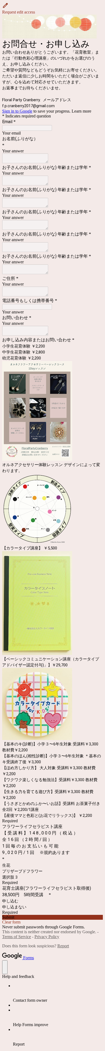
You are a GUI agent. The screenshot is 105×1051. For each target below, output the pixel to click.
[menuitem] (58, 993)
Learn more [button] (81, 111)
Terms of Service (16, 936)
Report (63, 946)
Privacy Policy (46, 936)
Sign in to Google (17, 111)
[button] (52, 8)
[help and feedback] (5, 967)
